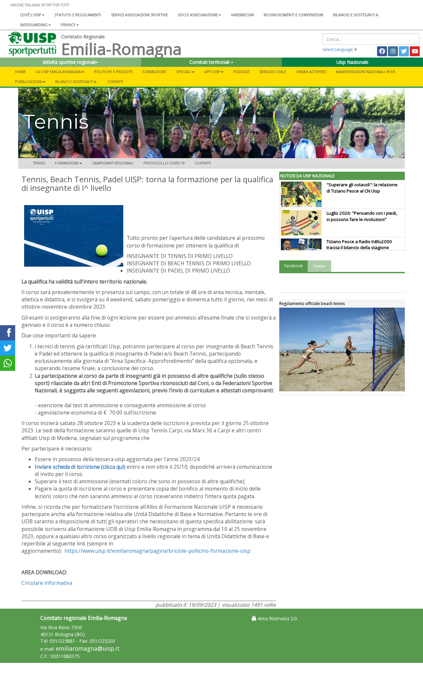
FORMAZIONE (67, 162)
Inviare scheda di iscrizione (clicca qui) (80, 466)
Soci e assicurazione (198, 14)
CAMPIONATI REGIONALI (113, 162)
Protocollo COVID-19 (164, 162)
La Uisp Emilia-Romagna (58, 71)
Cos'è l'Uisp (30, 14)
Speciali (183, 71)
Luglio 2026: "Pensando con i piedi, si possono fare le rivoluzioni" (362, 216)
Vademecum (242, 14)
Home (20, 71)
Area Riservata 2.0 (276, 618)
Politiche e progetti (113, 71)
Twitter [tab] (319, 266)
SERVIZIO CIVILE (272, 71)
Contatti (115, 81)
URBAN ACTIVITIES (311, 71)
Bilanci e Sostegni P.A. (76, 81)
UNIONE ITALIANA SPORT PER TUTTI (39, 4)
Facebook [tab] (293, 266)
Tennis (39, 162)
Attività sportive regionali (69, 62)
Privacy (68, 24)
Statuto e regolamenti (78, 14)
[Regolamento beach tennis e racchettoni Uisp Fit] (342, 349)
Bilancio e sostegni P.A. (356, 14)
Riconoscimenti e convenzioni (293, 14)
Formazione (154, 71)
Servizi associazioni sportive (139, 14)
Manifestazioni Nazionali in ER (365, 71)
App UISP (212, 71)
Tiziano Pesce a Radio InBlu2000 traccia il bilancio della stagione (359, 245)
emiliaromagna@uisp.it (88, 648)
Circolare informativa (46, 583)
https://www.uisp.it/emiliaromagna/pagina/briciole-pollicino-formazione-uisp (157, 550)
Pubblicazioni (28, 81)
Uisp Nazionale (352, 62)
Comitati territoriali (210, 62)
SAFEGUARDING (34, 24)
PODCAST (241, 71)
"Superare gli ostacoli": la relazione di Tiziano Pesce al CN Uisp (362, 188)
